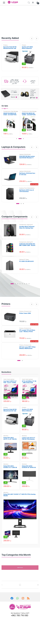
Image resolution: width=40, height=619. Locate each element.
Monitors (5, 435)
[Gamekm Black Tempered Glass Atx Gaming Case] (11, 230)
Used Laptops (10, 379)
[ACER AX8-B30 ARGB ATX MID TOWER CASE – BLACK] (11, 248)
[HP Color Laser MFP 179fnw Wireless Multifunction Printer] (11, 351)
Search (29, 2)
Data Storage (14, 111)
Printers (5, 45)
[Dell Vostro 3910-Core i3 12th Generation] (11, 194)
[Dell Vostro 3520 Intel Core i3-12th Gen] (11, 177)
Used (4, 379)
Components (6, 111)
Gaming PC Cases (24, 259)
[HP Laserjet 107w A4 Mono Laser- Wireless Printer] (11, 334)
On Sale (5, 106)
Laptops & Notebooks (25, 154)
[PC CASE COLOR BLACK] (11, 265)
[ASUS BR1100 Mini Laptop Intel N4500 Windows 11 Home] (11, 160)
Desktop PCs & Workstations (26, 188)
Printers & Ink (27, 311)
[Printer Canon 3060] (11, 317)
